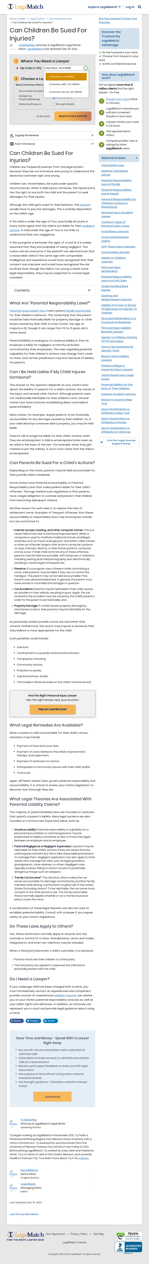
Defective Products (30, 104)
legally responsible (78, 311)
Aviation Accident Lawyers (118, 394)
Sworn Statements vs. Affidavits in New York (115, 411)
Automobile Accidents (32, 91)
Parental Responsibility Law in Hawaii (116, 191)
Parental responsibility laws (28, 311)
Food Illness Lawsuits (115, 231)
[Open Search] (139, 7)
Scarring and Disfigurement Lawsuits (116, 297)
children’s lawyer (65, 995)
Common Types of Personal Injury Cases (115, 224)
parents (85, 205)
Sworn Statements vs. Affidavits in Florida (115, 420)
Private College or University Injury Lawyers (117, 367)
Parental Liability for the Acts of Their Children (117, 386)
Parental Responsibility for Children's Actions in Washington (118, 203)
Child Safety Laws (112, 165)
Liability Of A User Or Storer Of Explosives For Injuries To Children (119, 309)
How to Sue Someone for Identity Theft (117, 348)
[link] (104, 453)
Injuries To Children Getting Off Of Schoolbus (119, 339)
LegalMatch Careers (75, 1242)
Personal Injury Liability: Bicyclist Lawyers (116, 330)
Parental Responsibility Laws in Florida (116, 182)
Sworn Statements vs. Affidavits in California (115, 430)
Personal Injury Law (60, 18)
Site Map (98, 1233)
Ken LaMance (29, 1170)
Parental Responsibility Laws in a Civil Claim (116, 278)
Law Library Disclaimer (24, 1214)
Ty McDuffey (27, 45)
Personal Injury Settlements (110, 269)
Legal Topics (37, 18)
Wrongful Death (65, 104)
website (83, 1158)
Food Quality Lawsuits (115, 252)
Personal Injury (64, 97)
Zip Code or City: (31, 68)
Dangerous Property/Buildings (29, 97)
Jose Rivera (34, 49)
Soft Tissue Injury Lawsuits (118, 246)
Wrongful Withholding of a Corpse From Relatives (118, 320)
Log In (130, 7)
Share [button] (17, 1020)
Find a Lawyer (18, 18)
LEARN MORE (52, 1097)
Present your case (117, 99)
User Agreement (55, 1233)
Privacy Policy (79, 1233)
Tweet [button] (34, 1020)
